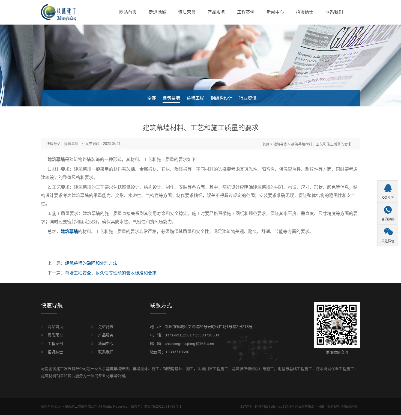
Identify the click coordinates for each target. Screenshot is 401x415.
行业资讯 (247, 98)
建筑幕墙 (171, 98)
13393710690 (207, 335)
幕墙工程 (195, 98)
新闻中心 (275, 12)
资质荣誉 (187, 12)
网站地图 (261, 406)
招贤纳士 (304, 12)
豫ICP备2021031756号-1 (162, 406)
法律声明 (246, 406)
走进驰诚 (157, 12)
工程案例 (246, 12)
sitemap (276, 406)
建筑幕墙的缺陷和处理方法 (91, 263)
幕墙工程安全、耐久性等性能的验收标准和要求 (111, 273)
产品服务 (216, 12)
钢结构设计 (221, 98)
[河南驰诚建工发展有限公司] (58, 12)
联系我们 (334, 12)
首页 (266, 144)
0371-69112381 (178, 335)
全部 (151, 98)
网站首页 (128, 12)
